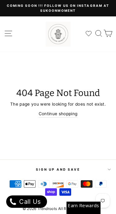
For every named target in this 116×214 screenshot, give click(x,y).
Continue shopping (58, 113)
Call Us (29, 201)
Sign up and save (58, 169)
